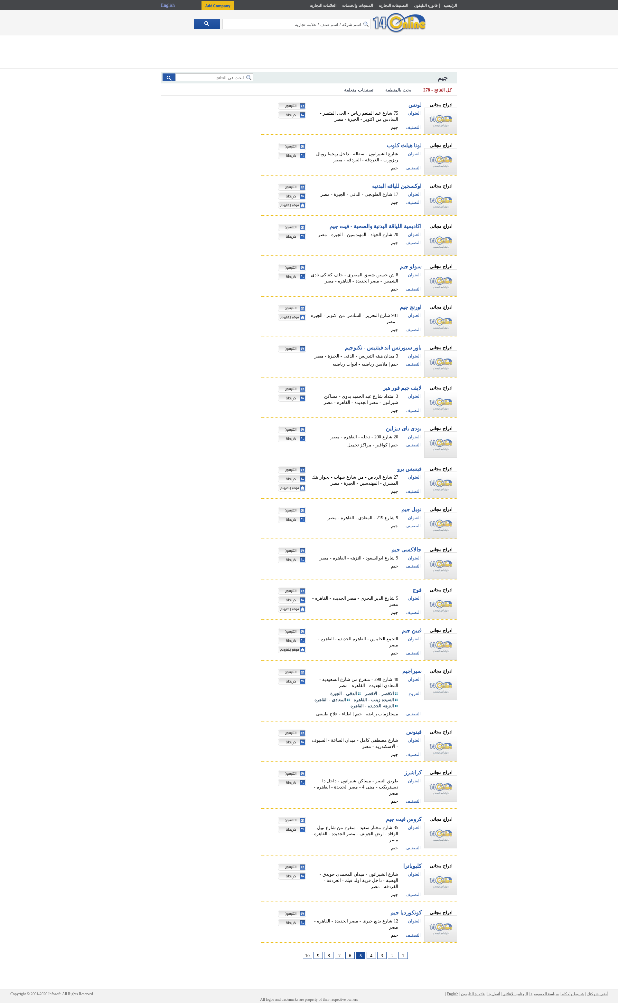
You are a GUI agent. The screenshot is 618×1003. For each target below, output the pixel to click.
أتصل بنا (493, 994)
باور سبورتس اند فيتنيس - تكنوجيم (383, 348)
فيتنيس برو (409, 469)
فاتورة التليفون (426, 5)
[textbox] (296, 24)
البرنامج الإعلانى (515, 994)
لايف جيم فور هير (402, 388)
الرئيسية (450, 5)
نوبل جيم (411, 509)
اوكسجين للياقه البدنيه (397, 186)
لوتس (415, 105)
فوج (417, 590)
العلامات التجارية (323, 5)
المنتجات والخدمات (357, 5)
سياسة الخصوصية (544, 994)
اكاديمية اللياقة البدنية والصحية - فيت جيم (376, 226)
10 (307, 955)
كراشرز (413, 772)
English (168, 5)
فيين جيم (412, 630)
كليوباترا (412, 866)
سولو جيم (411, 266)
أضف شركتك (597, 994)
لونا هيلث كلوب (404, 145)
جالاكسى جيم (406, 550)
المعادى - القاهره (330, 699)
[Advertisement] (485, 137)
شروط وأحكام (572, 994)
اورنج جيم (411, 307)
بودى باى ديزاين (404, 428)
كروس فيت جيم (404, 819)
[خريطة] (290, 115)
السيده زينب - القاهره (374, 699)
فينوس (414, 732)
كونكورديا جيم (406, 913)
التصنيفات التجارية (393, 5)
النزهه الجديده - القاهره (372, 705)
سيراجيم (412, 671)
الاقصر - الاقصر (379, 693)
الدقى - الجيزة (343, 693)
